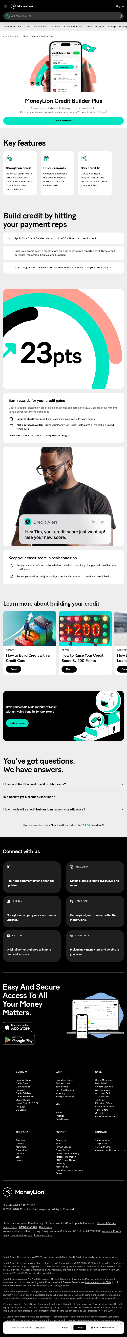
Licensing (60, 1163)
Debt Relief (100, 1083)
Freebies (60, 1115)
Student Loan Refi (104, 1086)
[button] (102, 1327)
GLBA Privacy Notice (66, 1160)
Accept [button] (79, 1327)
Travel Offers (101, 1109)
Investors (20, 1153)
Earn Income (62, 1086)
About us (20, 1140)
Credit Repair (101, 1113)
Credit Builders (10, 36)
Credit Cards (22, 1083)
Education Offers (103, 1103)
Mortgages (21, 1106)
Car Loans (21, 1109)
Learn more (39, 1327)
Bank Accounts (63, 1083)
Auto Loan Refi (102, 1093)
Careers (20, 1143)
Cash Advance (23, 1086)
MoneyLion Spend (64, 1080)
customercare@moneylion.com (110, 1150)
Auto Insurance (102, 1090)
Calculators (21, 1150)
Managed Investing (65, 1096)
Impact (19, 1160)
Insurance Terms (43, 1235)
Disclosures (45, 1227)
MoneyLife (21, 1147)
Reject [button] (65, 1327)
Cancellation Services (106, 1116)
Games (59, 1112)
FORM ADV (21, 1285)
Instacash (20, 1090)
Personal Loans (23, 1080)
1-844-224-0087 (103, 1147)
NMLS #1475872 (28, 1227)
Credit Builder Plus (25, 1096)
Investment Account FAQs (98, 1282)
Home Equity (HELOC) (27, 1103)
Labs (18, 1156)
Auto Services (102, 1096)
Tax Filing (100, 1100)
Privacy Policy (62, 1150)
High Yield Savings (65, 1090)
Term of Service (63, 1147)
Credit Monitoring (104, 1080)
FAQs (58, 1143)
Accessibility (62, 1166)
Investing (60, 1093)
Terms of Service (106, 1223)
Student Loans (23, 1100)
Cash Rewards (62, 1119)
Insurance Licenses (21, 1235)
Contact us (61, 1140)
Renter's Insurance (104, 1106)
